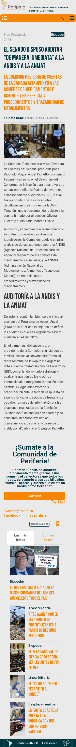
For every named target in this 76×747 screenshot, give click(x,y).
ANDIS (29, 118)
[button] (34, 496)
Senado (52, 118)
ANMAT (40, 118)
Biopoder (57, 34)
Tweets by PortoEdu (18, 511)
